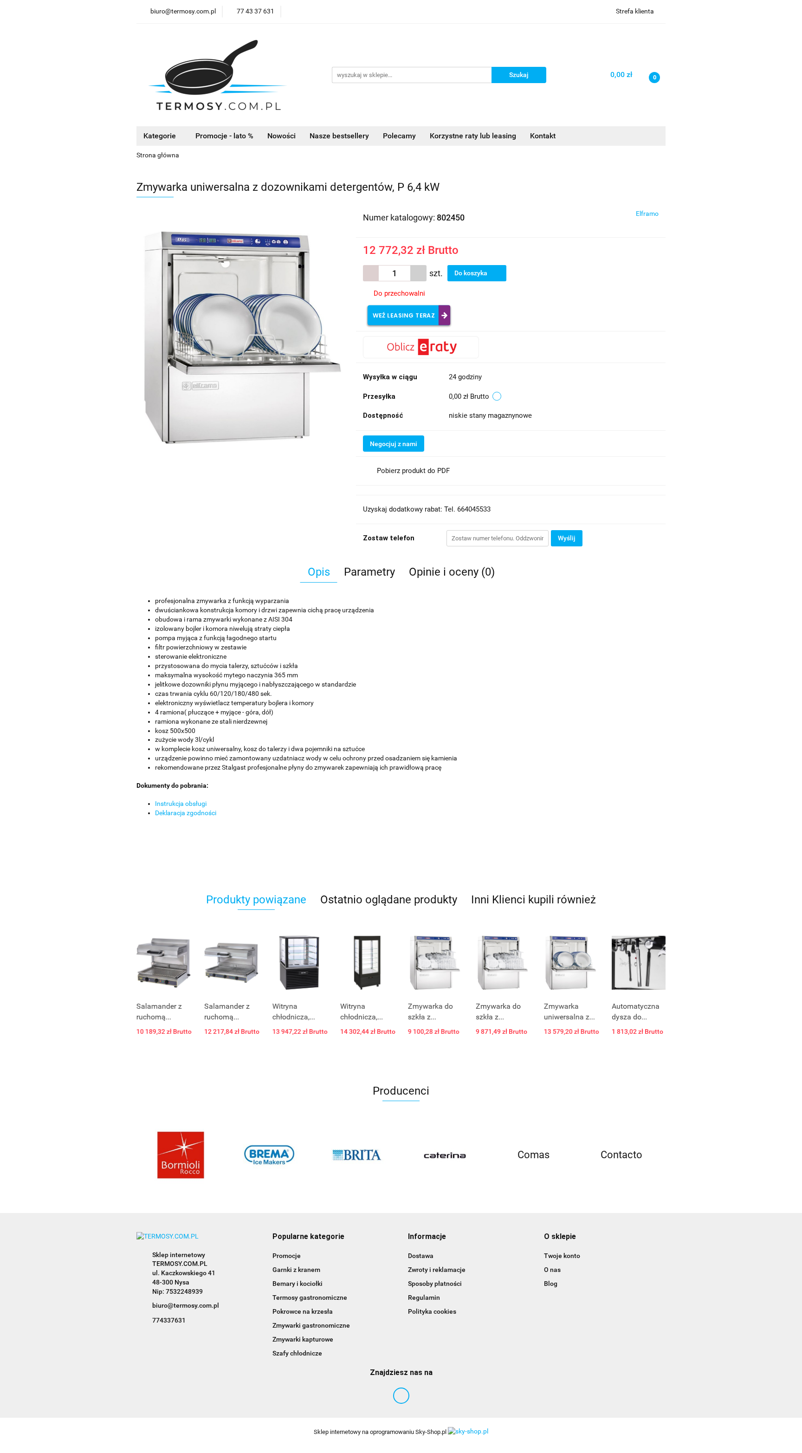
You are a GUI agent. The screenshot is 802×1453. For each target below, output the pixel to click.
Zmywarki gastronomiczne (311, 1325)
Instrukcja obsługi (181, 803)
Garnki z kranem (296, 1269)
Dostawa (420, 1255)
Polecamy (399, 135)
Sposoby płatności (435, 1283)
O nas (552, 1269)
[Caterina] (445, 1155)
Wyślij (567, 538)
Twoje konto (562, 1255)
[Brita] (357, 1155)
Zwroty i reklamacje (437, 1269)
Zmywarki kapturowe (302, 1339)
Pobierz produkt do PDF (413, 471)
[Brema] (269, 1155)
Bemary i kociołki (297, 1283)
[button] (308, 1237)
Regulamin (424, 1297)
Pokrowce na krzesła (302, 1311)
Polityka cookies (432, 1311)
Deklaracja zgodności (185, 813)
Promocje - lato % (224, 135)
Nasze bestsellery (339, 135)
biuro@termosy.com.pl (185, 1305)
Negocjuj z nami (393, 444)
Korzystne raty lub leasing (473, 135)
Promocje (286, 1255)
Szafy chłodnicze (297, 1353)
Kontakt (543, 135)
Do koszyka (471, 273)
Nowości (281, 135)
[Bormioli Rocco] (180, 1155)
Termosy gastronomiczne (309, 1297)
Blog (550, 1283)
